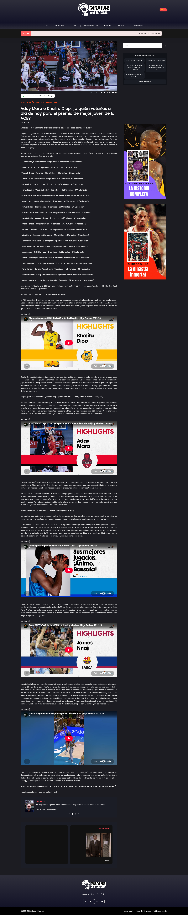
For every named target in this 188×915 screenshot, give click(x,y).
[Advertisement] (141, 102)
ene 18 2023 (25, 123)
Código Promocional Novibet (156, 60)
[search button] (164, 45)
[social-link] (85, 901)
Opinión (121, 26)
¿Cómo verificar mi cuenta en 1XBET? (134, 75)
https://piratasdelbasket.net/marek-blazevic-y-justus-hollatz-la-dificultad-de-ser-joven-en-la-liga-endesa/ (68, 786)
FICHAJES (107, 26)
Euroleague (60, 26)
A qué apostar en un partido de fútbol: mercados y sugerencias (134, 67)
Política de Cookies (160, 911)
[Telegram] (113, 92)
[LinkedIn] (101, 92)
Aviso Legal (128, 911)
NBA (75, 26)
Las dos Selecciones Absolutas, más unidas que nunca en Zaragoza (128, 33)
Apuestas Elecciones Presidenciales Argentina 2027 (156, 67)
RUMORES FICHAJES (91, 26)
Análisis (39, 102)
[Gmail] (107, 92)
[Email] (116, 92)
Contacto (138, 26)
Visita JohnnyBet (145, 82)
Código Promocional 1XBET (134, 60)
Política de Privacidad (143, 911)
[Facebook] (98, 92)
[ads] (145, 161)
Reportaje (51, 102)
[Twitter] (104, 92)
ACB (46, 26)
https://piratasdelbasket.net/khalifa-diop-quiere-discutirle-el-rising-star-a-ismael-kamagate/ (62, 397)
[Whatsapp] (110, 92)
